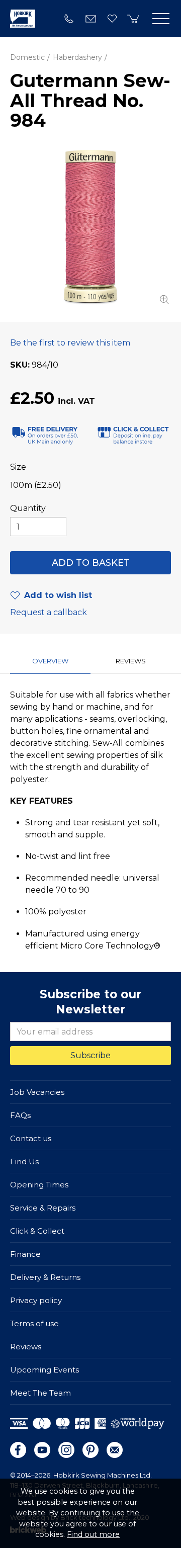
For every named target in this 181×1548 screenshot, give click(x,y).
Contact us (30, 1138)
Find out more (93, 1534)
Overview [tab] (50, 661)
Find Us (24, 1161)
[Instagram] (66, 1450)
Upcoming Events (44, 1369)
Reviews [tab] (131, 661)
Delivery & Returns (45, 1277)
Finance (25, 1254)
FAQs (20, 1115)
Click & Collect (37, 1231)
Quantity (28, 508)
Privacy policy (36, 1300)
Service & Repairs (42, 1208)
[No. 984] (90, 226)
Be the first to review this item (70, 343)
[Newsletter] (115, 1450)
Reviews (25, 1346)
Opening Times (39, 1184)
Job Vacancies (37, 1092)
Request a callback (48, 612)
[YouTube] (42, 1450)
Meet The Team (40, 1393)
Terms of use (34, 1323)
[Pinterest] (90, 1450)
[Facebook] (18, 1450)
